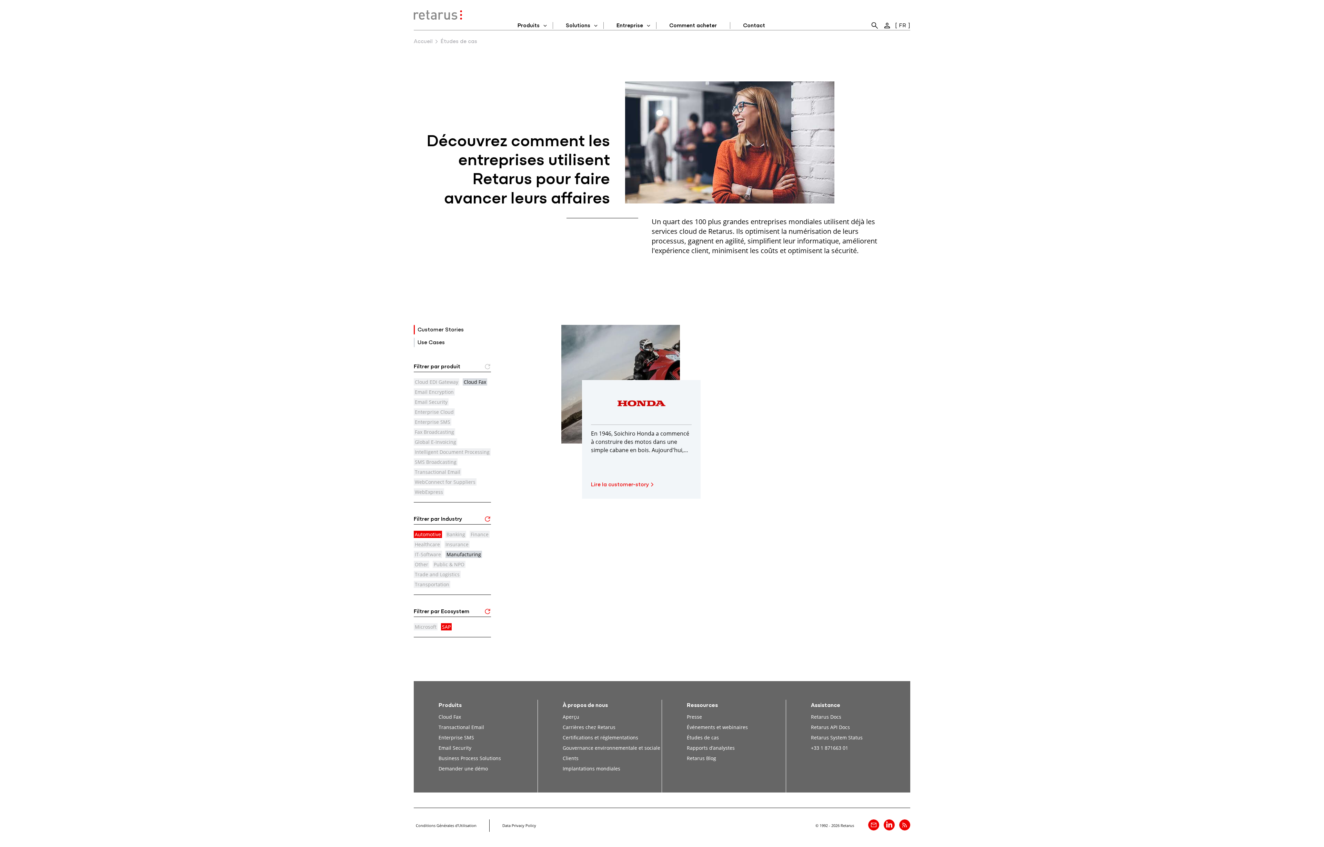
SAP (446, 627)
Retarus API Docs (830, 727)
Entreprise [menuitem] (629, 26)
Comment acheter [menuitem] (693, 26)
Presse (694, 717)
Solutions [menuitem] (578, 26)
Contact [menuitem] (754, 26)
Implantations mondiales (591, 768)
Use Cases (431, 343)
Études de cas (703, 737)
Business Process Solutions (470, 758)
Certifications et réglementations (600, 737)
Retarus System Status (837, 737)
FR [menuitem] (902, 26)
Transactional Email (461, 727)
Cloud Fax (475, 382)
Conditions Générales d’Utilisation (446, 825)
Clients (571, 758)
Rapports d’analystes (711, 748)
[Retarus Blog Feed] (904, 824)
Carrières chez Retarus (589, 727)
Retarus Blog (701, 758)
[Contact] (873, 824)
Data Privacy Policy (519, 825)
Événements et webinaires (717, 727)
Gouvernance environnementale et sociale (611, 748)
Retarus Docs (826, 717)
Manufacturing (464, 554)
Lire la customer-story (620, 485)
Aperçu (571, 717)
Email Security (455, 748)
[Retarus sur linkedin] (889, 824)
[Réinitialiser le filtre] (487, 521)
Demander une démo (463, 768)
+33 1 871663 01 (829, 748)
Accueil (423, 41)
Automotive (428, 534)
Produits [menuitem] (529, 26)
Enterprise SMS (456, 737)
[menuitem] (874, 25)
